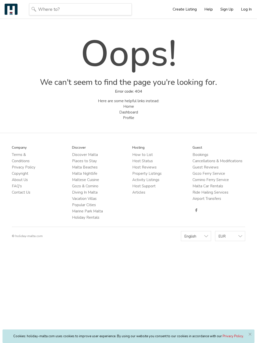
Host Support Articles (144, 189)
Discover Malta (85, 154)
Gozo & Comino (85, 186)
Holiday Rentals (85, 217)
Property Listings (147, 173)
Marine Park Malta (87, 211)
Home (128, 106)
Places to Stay (84, 160)
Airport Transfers (206, 198)
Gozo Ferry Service (208, 173)
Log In (246, 9)
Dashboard (128, 112)
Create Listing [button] (185, 9)
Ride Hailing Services (210, 192)
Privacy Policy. (233, 336)
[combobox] (196, 236)
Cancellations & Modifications (217, 160)
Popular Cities (84, 204)
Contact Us (21, 192)
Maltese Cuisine (85, 179)
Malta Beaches (85, 167)
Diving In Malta (85, 192)
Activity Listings (145, 179)
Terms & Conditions (21, 157)
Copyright (20, 173)
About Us (20, 179)
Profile (128, 117)
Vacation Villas (84, 198)
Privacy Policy (23, 167)
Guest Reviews (205, 167)
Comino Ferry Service (210, 179)
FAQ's (17, 186)
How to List (142, 154)
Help (208, 9)
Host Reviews (144, 167)
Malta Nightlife (84, 173)
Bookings (200, 154)
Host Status (142, 160)
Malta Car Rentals (207, 186)
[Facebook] (196, 210)
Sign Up (226, 9)
